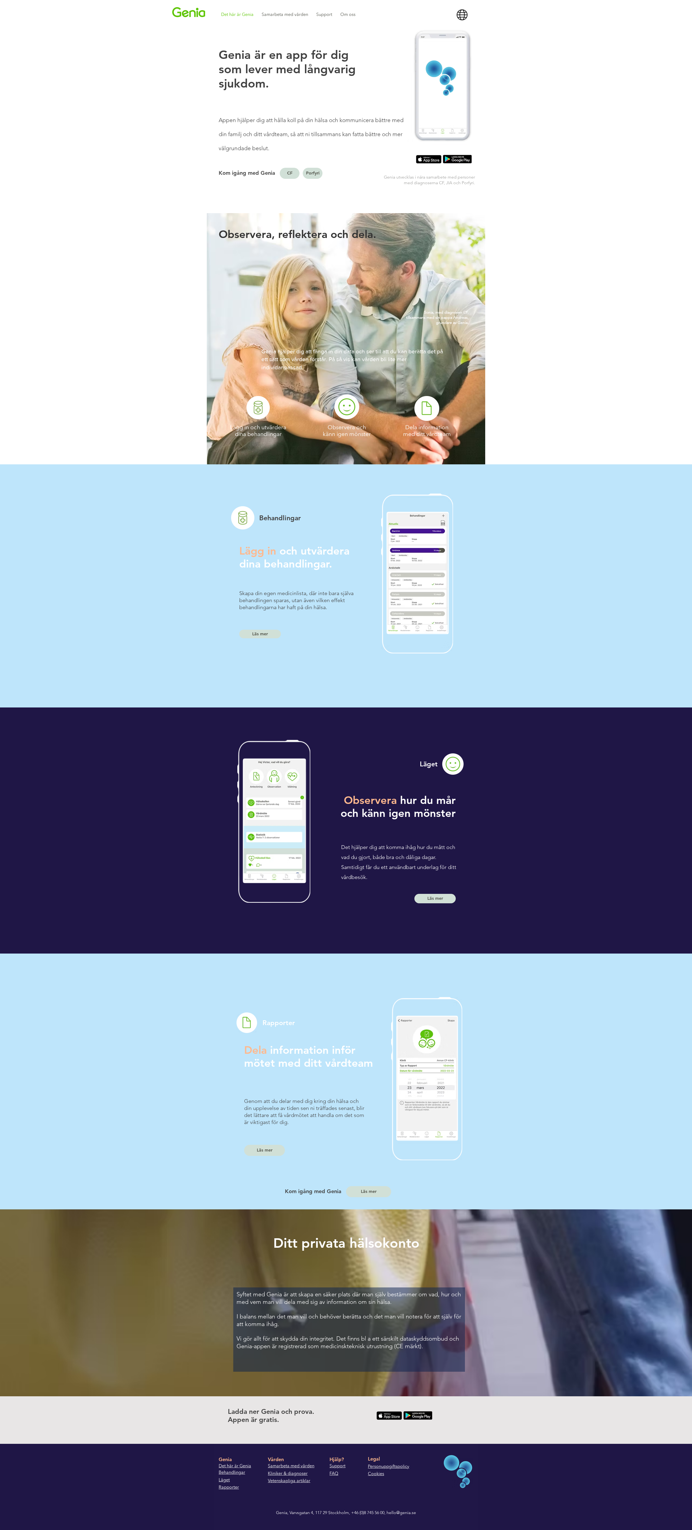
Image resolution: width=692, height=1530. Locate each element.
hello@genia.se (401, 1512)
